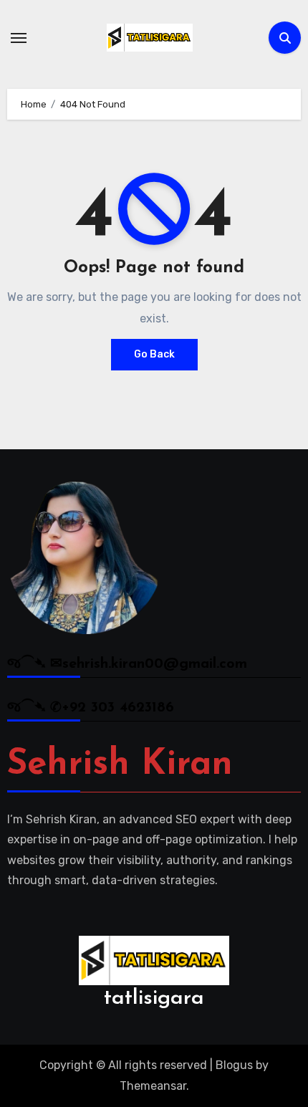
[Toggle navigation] (18, 38)
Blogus (234, 1065)
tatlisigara (154, 998)
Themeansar (153, 1086)
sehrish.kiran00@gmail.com (154, 664)
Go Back (154, 354)
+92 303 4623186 (118, 708)
